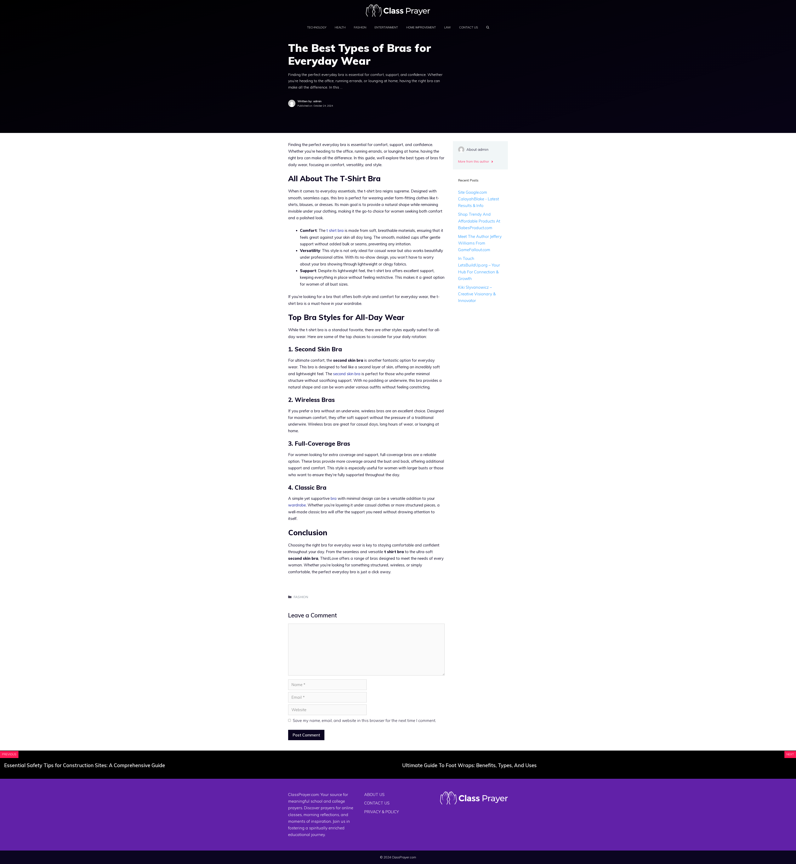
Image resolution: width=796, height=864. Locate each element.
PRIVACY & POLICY (381, 811)
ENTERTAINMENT (386, 27)
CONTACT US (468, 27)
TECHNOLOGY (316, 27)
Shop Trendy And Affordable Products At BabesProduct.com (479, 221)
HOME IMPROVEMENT (421, 27)
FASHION (360, 27)
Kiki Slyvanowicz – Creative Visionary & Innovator (477, 294)
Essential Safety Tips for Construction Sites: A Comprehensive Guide (84, 765)
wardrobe (297, 505)
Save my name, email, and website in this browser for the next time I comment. (364, 720)
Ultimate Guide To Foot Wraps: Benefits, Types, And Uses (469, 765)
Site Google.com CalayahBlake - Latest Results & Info (478, 199)
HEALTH (340, 27)
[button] (487, 27)
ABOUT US (374, 794)
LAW (447, 27)
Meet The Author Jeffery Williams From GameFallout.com (480, 243)
